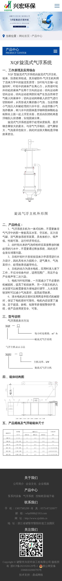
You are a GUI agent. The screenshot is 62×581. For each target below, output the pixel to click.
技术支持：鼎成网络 (31, 574)
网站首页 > (25, 36)
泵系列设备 (14, 496)
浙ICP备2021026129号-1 (24, 566)
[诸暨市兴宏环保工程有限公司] (20, 6)
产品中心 (37, 36)
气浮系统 (28, 496)
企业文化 (31, 483)
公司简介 (18, 483)
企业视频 (43, 483)
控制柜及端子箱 (45, 496)
